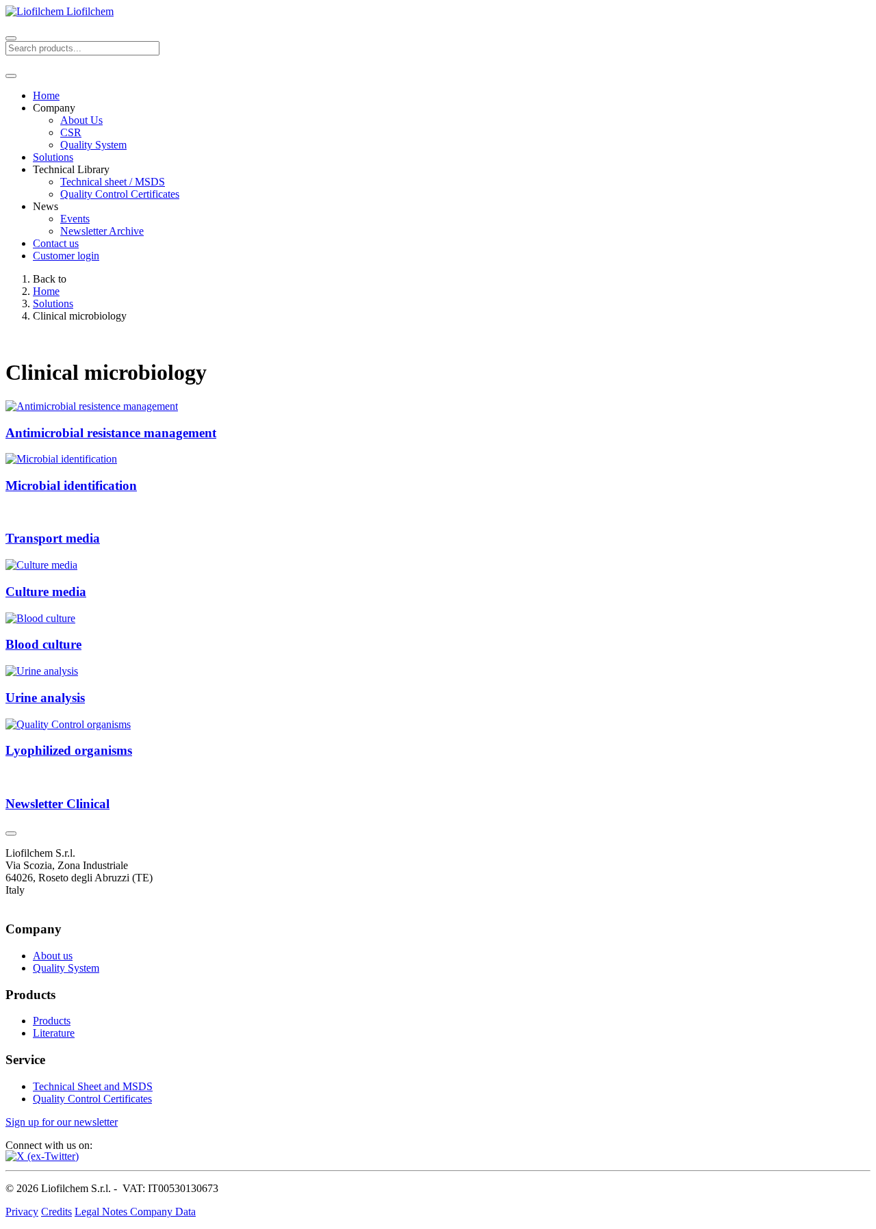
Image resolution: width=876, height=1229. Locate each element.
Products (51, 1020)
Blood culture (43, 644)
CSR (70, 132)
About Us (81, 120)
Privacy (21, 1211)
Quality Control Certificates (119, 194)
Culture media (45, 591)
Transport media (52, 538)
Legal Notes (102, 1211)
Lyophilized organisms (68, 750)
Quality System (93, 145)
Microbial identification (71, 485)
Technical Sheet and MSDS (93, 1086)
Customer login (66, 255)
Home (46, 95)
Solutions (53, 157)
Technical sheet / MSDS (112, 181)
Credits (56, 1211)
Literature (54, 1033)
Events (75, 218)
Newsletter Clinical (57, 804)
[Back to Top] (10, 833)
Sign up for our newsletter (61, 1122)
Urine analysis (45, 697)
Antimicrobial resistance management (110, 433)
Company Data (163, 1211)
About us (53, 955)
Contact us (56, 243)
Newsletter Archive (102, 231)
